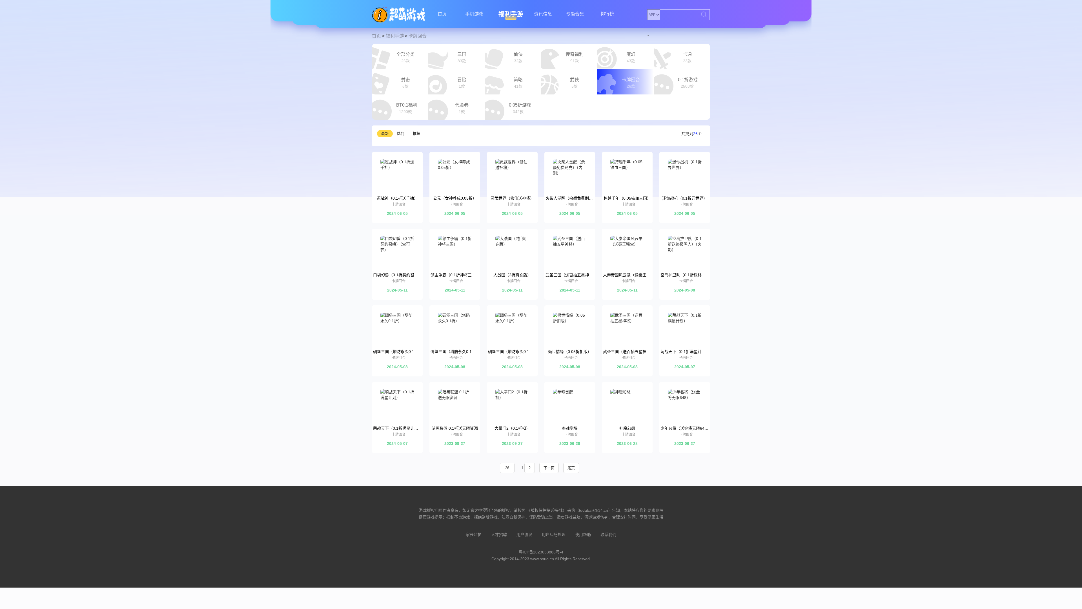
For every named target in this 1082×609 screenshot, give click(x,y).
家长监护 (474, 534)
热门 (400, 133)
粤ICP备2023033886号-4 (541, 552)
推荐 (416, 133)
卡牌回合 (418, 36)
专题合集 (575, 14)
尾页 (571, 468)
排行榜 (607, 14)
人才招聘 (499, 534)
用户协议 (524, 534)
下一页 (549, 468)
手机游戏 (474, 14)
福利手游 (510, 13)
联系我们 (608, 534)
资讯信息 (543, 14)
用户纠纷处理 (554, 534)
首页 (442, 14)
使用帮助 (583, 534)
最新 (385, 133)
